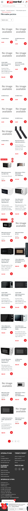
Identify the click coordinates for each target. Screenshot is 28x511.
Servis (16, 462)
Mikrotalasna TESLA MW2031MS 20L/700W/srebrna (20, 394)
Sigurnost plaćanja (5, 472)
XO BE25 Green (5, 95)
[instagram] (19, 469)
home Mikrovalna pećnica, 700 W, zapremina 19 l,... (5, 201)
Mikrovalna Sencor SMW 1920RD (19, 418)
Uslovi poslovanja (5, 476)
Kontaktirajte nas (5, 462)
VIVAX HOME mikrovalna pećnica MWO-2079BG (6, 294)
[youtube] (23, 469)
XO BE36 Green (19, 118)
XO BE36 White (5, 140)
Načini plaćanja (4, 470)
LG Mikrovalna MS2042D (18, 360)
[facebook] (16, 469)
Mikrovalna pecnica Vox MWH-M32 (6, 173)
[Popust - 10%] (7, 164)
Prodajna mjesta (5, 458)
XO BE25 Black (5, 38)
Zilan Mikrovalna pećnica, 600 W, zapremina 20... (5, 261)
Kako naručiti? (18, 458)
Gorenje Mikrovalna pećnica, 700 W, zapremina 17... (6, 361)
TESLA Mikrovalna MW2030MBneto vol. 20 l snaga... (6, 327)
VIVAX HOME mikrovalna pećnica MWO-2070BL (6, 64)
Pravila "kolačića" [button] (15, 506)
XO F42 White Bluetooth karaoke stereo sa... (19, 64)
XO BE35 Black (5, 118)
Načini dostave (4, 474)
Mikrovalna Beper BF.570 (19, 233)
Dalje (18, 441)
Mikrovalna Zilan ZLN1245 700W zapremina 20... (5, 394)
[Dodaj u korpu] (11, 42)
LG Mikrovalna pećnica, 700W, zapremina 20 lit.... (7, 419)
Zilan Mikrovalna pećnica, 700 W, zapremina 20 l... (19, 201)
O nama (2, 456)
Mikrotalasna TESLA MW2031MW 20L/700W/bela (20, 174)
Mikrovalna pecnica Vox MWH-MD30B (6, 233)
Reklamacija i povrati (20, 460)
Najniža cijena (7, 20)
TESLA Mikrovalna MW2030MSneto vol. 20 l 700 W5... (20, 261)
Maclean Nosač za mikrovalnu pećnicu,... (20, 141)
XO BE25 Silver (18, 95)
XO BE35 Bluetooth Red (20, 39)
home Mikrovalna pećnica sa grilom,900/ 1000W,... (20, 327)
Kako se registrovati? (20, 456)
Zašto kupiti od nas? (5, 460)
